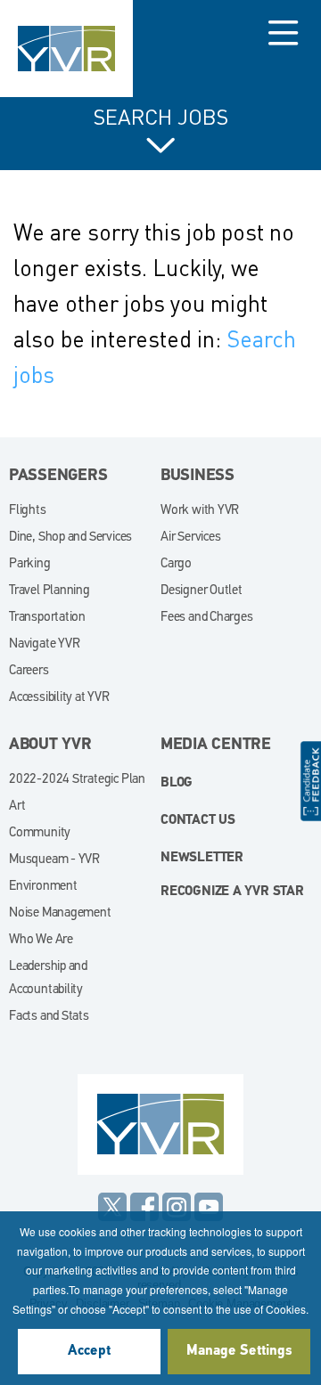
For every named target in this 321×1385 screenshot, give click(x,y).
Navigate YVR (44, 644)
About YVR (50, 745)
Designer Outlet (201, 591)
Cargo (176, 564)
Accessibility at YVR (59, 698)
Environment (43, 886)
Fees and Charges (206, 617)
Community (39, 833)
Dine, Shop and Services (70, 537)
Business (197, 476)
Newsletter (201, 858)
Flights (27, 510)
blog (176, 783)
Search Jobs (161, 117)
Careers (29, 671)
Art (17, 806)
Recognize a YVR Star (232, 892)
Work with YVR (199, 510)
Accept (89, 1351)
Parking (30, 564)
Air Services (190, 537)
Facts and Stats (49, 1016)
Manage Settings (239, 1351)
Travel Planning (49, 591)
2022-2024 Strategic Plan (77, 779)
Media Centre (215, 745)
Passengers (58, 476)
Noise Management (60, 913)
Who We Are (41, 940)
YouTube (208, 1207)
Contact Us (197, 820)
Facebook (144, 1207)
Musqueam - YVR (54, 860)
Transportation (47, 617)
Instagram (176, 1207)
